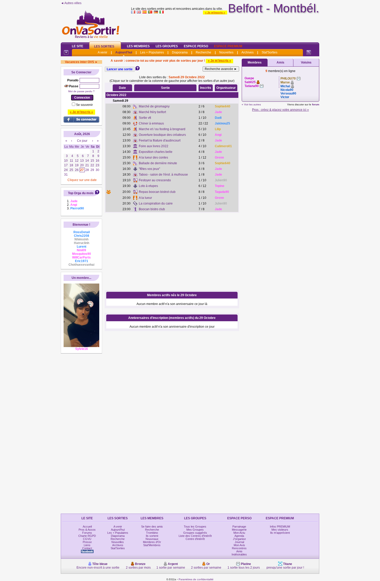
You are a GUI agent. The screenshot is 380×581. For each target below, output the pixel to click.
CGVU (87, 538)
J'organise (239, 538)
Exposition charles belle (155, 152)
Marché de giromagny (154, 106)
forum (315, 104)
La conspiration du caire (156, 203)
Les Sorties (104, 46)
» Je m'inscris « (215, 12)
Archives (247, 52)
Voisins (306, 62)
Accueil (87, 526)
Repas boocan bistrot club (157, 192)
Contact (87, 548)
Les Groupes (167, 46)
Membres (255, 62)
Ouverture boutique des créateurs (162, 135)
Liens (87, 545)
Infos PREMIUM (280, 526)
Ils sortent (152, 535)
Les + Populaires (152, 52)
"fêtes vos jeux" (149, 169)
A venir (102, 52)
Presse (87, 542)
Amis (280, 62)
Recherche (203, 52)
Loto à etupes (148, 186)
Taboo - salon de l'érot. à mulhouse (163, 174)
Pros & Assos (87, 529)
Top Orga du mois (81, 193)
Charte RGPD (87, 535)
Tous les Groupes (195, 526)
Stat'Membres (152, 545)
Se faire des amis (152, 526)
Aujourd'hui (123, 52)
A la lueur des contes (153, 157)
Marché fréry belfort (152, 112)
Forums (87, 532)
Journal (239, 542)
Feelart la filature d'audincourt (159, 140)
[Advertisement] (225, 26)
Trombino (152, 532)
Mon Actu (239, 532)
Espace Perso (196, 46)
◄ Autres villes (71, 3)
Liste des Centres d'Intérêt (195, 535)
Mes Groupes (195, 529)
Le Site (77, 46)
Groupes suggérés (195, 532)
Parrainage (239, 526)
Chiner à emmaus (151, 123)
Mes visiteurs (279, 529)
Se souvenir (84, 105)
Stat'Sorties (269, 52)
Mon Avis (239, 545)
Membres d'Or (152, 542)
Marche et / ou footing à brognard (162, 129)
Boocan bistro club (152, 209)
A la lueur (145, 198)
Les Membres (138, 46)
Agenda (239, 535)
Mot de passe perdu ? (81, 91)
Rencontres (239, 548)
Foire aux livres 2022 (153, 146)
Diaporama (180, 52)
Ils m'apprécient (280, 532)
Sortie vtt (145, 118)
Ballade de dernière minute (158, 163)
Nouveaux (152, 538)
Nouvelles (226, 52)
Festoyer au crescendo (155, 180)
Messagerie (239, 529)
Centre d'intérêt (195, 538)
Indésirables (239, 554)
